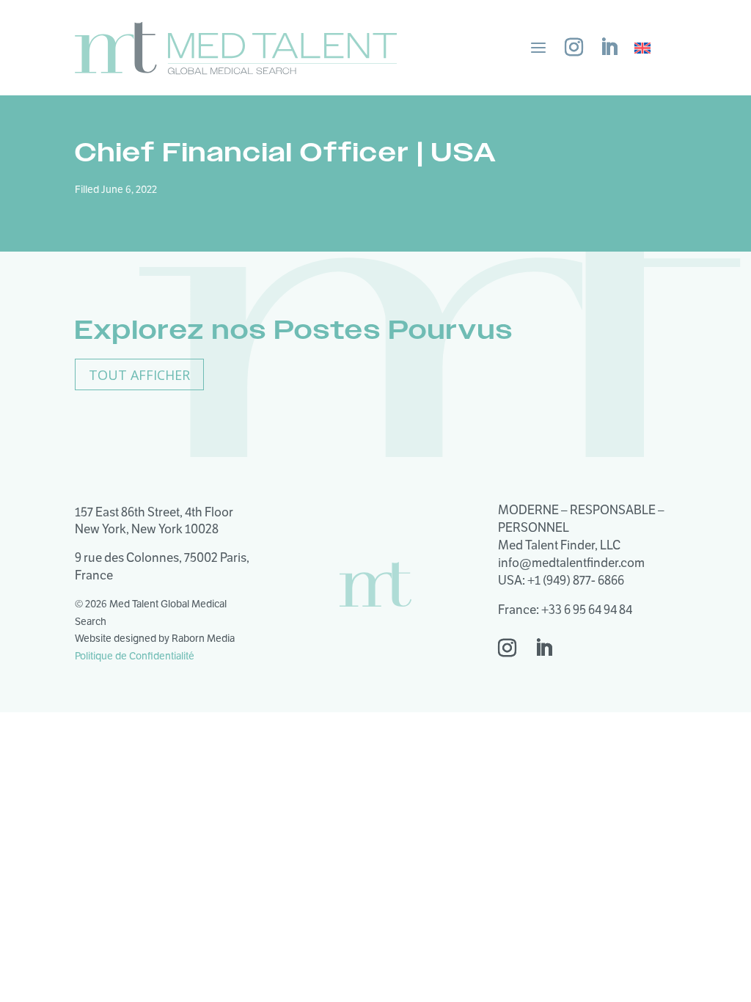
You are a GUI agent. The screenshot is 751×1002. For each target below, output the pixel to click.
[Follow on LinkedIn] (608, 47)
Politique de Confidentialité (134, 656)
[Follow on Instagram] (573, 47)
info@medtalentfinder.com (571, 563)
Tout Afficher (139, 375)
